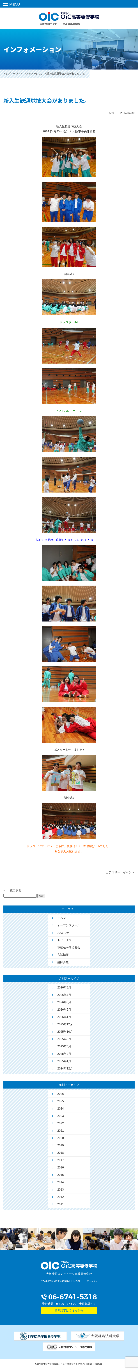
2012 (60, 1196)
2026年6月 (64, 1002)
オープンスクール (68, 925)
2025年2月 (64, 1053)
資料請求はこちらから (69, 1310)
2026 (60, 1093)
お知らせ (63, 932)
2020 (60, 1138)
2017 (60, 1160)
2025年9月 (64, 1039)
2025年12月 (65, 1024)
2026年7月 (64, 994)
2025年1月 (64, 1061)
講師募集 (63, 962)
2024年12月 (65, 1068)
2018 (60, 1152)
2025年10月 (65, 1031)
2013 (60, 1189)
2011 (60, 1204)
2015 (60, 1174)
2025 (60, 1101)
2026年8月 (64, 987)
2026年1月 (64, 1016)
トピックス (64, 940)
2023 (60, 1115)
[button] (6, 4)
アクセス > (92, 1281)
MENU (14, 4)
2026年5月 (64, 1009)
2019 (60, 1145)
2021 (60, 1130)
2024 (60, 1108)
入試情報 (63, 954)
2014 (60, 1182)
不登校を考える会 (68, 947)
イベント (63, 918)
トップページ (10, 73)
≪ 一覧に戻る (12, 890)
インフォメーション (32, 73)
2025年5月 (64, 1046)
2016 (60, 1167)
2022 (60, 1123)
